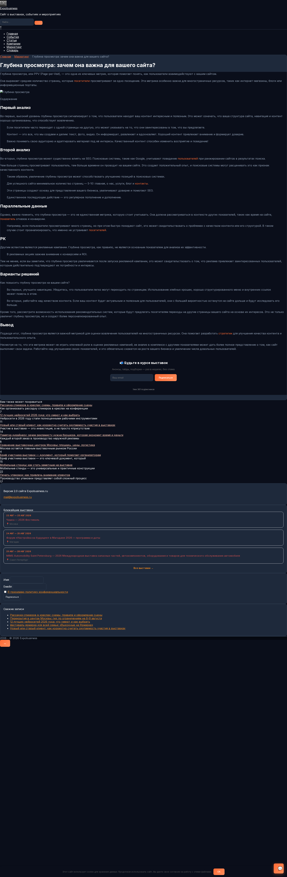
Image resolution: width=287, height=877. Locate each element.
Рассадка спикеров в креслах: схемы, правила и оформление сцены (46, 405)
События (13, 37)
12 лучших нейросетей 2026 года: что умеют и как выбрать (40, 415)
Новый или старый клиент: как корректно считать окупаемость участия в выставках (57, 425)
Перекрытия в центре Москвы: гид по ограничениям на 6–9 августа (56, 618)
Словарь (12, 50)
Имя (6, 579)
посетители (82, 81)
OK (219, 872)
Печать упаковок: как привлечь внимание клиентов (35, 475)
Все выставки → (143, 568)
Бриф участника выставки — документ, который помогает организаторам (50, 455)
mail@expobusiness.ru (17, 497)
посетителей (97, 230)
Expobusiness (8, 8)
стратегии (225, 333)
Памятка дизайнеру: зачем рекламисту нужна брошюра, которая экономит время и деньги (61, 435)
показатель (7, 219)
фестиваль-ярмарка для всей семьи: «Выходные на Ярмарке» (51, 625)
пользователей (188, 158)
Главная (12, 33)
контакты (141, 183)
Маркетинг (14, 47)
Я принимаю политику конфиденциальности (38, 592)
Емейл (7, 586)
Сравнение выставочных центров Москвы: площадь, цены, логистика (47, 445)
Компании (13, 43)
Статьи (12, 40)
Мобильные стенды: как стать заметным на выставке (36, 465)
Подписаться (166, 377)
